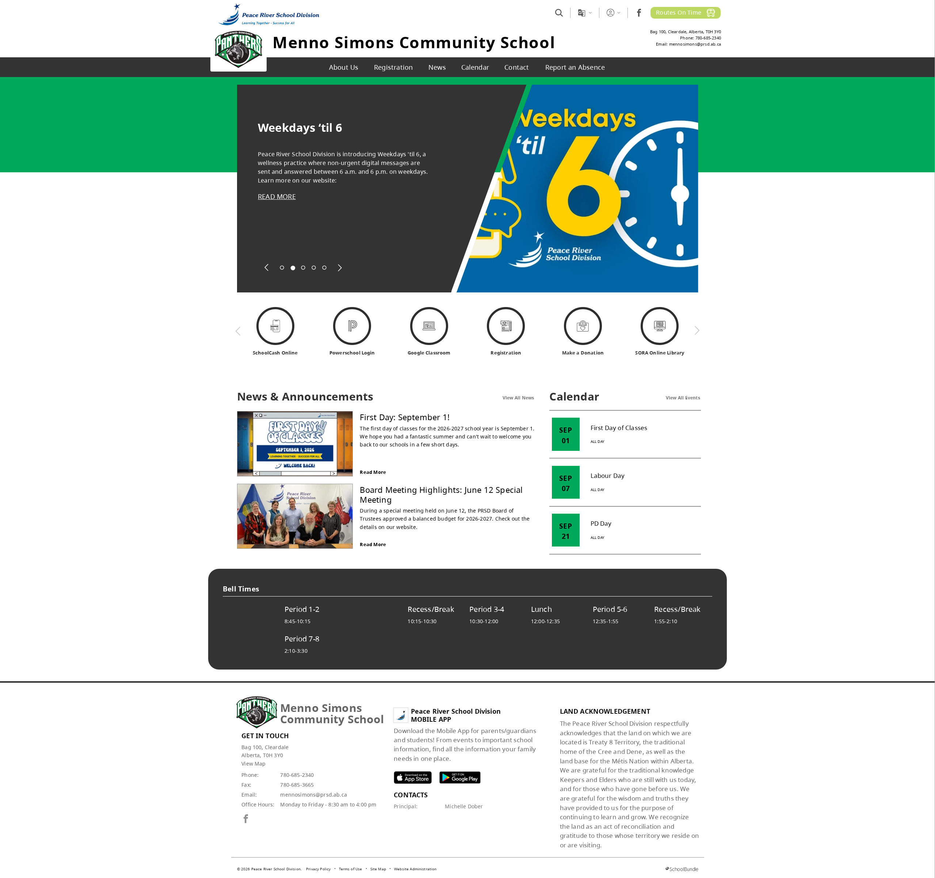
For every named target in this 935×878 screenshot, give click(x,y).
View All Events (683, 398)
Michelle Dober (464, 806)
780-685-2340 (297, 774)
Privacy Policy (318, 868)
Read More (373, 472)
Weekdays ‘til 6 (300, 127)
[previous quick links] (238, 331)
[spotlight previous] (266, 268)
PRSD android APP (459, 777)
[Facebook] (639, 12)
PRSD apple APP (413, 777)
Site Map (378, 868)
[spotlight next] (339, 268)
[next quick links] (697, 331)
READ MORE (277, 196)
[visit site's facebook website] (245, 819)
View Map (253, 763)
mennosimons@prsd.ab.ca (313, 794)
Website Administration (415, 868)
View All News (518, 398)
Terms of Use (350, 868)
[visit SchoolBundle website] (681, 869)
